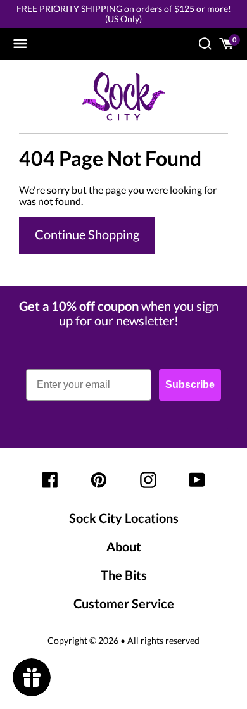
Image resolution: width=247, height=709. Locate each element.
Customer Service (123, 603)
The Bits (124, 574)
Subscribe (190, 384)
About (123, 546)
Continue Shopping (87, 234)
